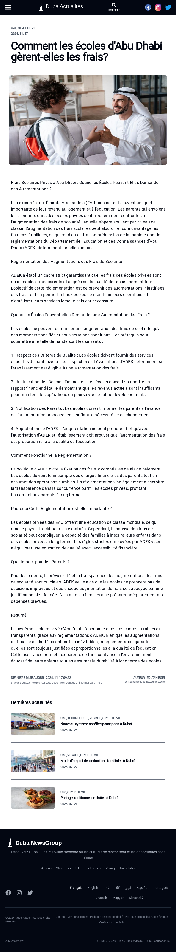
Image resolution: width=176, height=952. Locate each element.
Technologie (93, 868)
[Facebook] (8, 893)
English (93, 888)
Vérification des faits (111, 922)
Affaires (46, 868)
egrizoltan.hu (162, 941)
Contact (61, 916)
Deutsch (101, 898)
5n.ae (121, 941)
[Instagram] (19, 893)
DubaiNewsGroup (39, 843)
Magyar (118, 898)
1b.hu (148, 941)
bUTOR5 (102, 941)
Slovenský (136, 898)
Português (161, 888)
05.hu (112, 941)
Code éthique (159, 916)
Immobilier (127, 868)
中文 (107, 888)
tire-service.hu (134, 941)
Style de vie (64, 868)
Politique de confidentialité (106, 916)
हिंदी (118, 888)
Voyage (111, 868)
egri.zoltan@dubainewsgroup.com (145, 681)
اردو (128, 888)
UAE (78, 868)
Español (142, 888)
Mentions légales (77, 916)
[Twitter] (30, 893)
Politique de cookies (137, 916)
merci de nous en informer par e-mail (80, 682)
